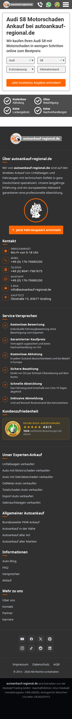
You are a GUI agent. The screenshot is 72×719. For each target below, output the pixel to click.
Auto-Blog (9, 561)
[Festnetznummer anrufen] (40, 4)
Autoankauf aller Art (16, 535)
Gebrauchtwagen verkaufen (21, 502)
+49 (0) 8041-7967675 (26, 271)
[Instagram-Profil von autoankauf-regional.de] (22, 648)
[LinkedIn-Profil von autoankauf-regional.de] (50, 648)
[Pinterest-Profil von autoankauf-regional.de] (50, 639)
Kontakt (7, 606)
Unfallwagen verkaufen (18, 464)
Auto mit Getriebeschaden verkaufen (27, 477)
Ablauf (6, 580)
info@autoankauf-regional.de (31, 289)
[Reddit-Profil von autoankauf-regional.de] (40, 648)
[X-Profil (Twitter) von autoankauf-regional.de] (40, 639)
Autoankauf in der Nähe (18, 528)
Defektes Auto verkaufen (19, 483)
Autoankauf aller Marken (19, 541)
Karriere (7, 619)
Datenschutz (40, 664)
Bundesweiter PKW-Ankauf (20, 522)
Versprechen (11, 574)
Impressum (20, 664)
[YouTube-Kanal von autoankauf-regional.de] (22, 639)
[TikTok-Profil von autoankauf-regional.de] (31, 648)
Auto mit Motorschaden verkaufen (26, 470)
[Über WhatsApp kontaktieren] (49, 4)
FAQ (5, 567)
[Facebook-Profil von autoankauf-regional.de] (31, 639)
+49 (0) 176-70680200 (26, 262)
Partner (7, 613)
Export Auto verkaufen (17, 496)
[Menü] (66, 5)
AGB (56, 664)
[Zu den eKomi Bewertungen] (58, 4)
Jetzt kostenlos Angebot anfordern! (36, 83)
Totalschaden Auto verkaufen (22, 490)
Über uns (8, 600)
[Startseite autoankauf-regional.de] (36, 138)
